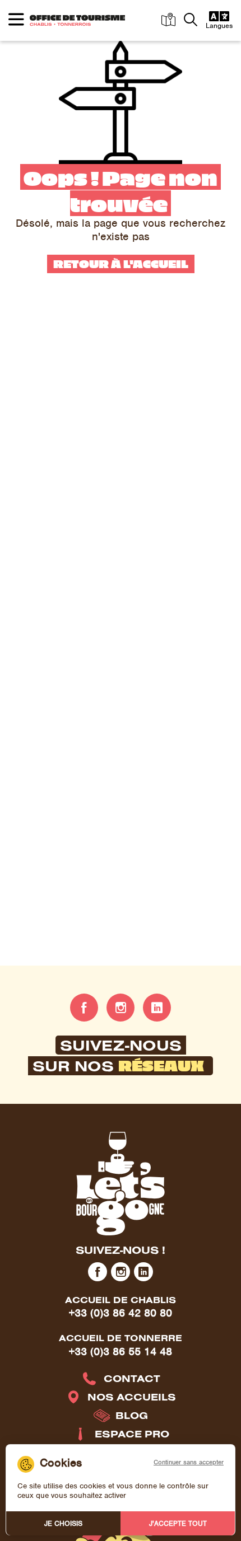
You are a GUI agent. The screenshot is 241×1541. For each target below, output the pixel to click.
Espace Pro (132, 1433)
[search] (190, 21)
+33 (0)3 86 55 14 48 (120, 1352)
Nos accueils (131, 1396)
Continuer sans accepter (189, 1462)
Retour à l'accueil (120, 263)
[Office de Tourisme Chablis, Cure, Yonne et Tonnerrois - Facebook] (84, 1008)
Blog (131, 1415)
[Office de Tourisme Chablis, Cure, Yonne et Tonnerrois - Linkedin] (157, 1008)
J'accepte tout (178, 1523)
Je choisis (63, 1523)
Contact (132, 1378)
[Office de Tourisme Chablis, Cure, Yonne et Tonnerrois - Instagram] (120, 1008)
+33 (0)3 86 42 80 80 (120, 1313)
